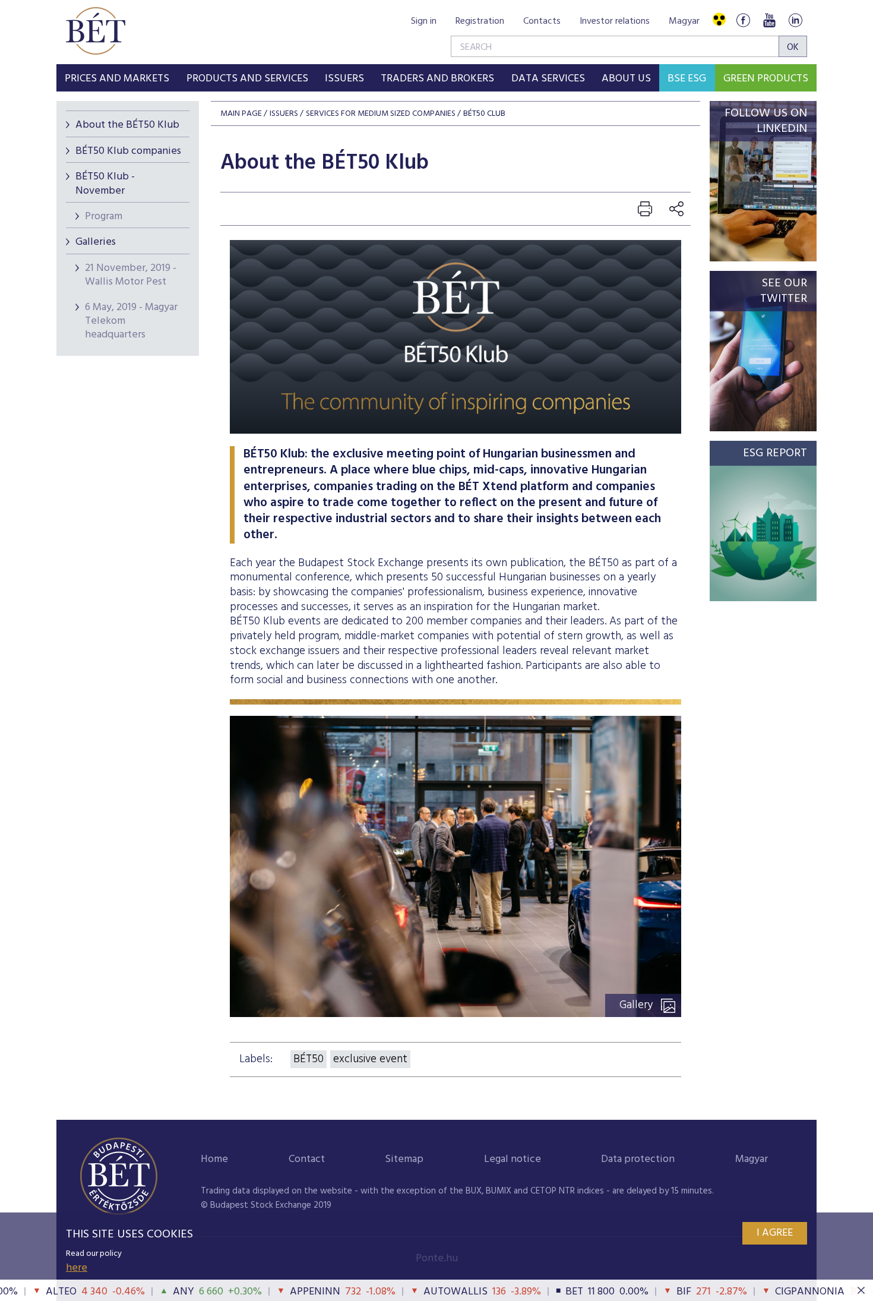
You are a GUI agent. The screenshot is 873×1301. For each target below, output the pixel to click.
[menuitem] (117, 77)
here (76, 1268)
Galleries (95, 242)
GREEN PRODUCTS (765, 78)
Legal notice (512, 1159)
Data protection (638, 1159)
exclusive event (370, 1059)
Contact (307, 1159)
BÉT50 (308, 1059)
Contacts (542, 21)
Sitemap (404, 1159)
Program (103, 216)
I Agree (775, 1233)
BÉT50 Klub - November (105, 183)
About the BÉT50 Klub (127, 125)
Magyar (684, 21)
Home (214, 1159)
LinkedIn (795, 20)
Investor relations (615, 21)
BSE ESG (687, 78)
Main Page (241, 114)
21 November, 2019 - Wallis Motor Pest (130, 275)
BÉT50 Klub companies (128, 151)
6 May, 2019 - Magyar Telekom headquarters (131, 321)
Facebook (743, 20)
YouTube (769, 20)
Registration (480, 21)
